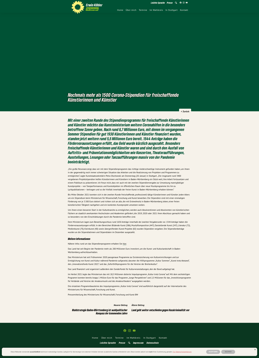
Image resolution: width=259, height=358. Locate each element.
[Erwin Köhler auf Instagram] (183, 2)
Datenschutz (153, 342)
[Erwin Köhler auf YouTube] (186, 2)
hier (124, 243)
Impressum (138, 342)
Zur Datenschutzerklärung (182, 352)
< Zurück (185, 111)
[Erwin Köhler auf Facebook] (180, 2)
